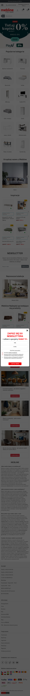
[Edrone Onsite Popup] (15, 348)
